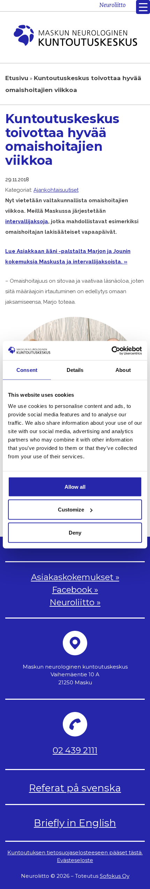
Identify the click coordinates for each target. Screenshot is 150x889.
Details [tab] (75, 370)
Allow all (75, 486)
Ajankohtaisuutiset (55, 190)
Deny (75, 532)
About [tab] (123, 370)
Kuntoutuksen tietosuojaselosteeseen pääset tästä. (75, 852)
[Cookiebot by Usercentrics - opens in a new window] (111, 350)
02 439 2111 (75, 750)
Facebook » (75, 590)
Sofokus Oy (114, 876)
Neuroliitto (112, 5)
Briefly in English (75, 823)
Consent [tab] (26, 370)
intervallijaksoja (26, 221)
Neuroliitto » (75, 602)
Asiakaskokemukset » (75, 577)
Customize (71, 510)
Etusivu (16, 78)
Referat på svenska (75, 788)
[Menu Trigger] (143, 7)
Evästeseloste (75, 860)
